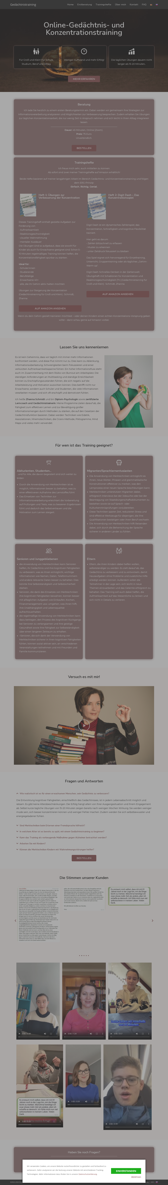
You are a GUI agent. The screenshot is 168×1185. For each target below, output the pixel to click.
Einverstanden (126, 1171)
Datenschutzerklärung (88, 1174)
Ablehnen (136, 1176)
